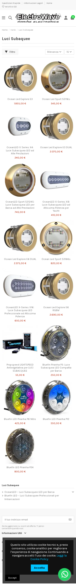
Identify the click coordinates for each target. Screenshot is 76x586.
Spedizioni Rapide (11, 3)
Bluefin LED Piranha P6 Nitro (20, 419)
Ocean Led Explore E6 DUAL (20, 259)
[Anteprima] (25, 94)
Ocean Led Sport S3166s (56, 259)
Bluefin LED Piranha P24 (20, 467)
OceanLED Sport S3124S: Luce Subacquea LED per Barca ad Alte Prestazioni (19, 204)
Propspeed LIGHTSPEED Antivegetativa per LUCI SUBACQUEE (20, 367)
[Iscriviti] (70, 519)
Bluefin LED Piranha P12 (56, 419)
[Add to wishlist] (14, 94)
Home (49, 3)
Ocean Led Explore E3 (20, 99)
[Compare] (19, 94)
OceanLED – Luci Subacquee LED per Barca (29, 492)
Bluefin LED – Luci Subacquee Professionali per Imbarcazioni (31, 497)
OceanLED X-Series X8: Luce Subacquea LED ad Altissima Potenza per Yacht (56, 206)
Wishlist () (11, 6)
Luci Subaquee (10, 485)
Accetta (39, 568)
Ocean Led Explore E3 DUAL (56, 147)
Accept (12, 577)
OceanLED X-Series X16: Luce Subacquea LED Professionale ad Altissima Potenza (20, 312)
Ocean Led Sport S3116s (56, 99)
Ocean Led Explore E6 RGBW (56, 309)
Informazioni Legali (33, 3)
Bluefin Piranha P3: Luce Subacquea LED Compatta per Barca (56, 367)
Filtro (12, 51)
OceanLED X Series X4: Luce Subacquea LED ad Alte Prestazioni (20, 150)
